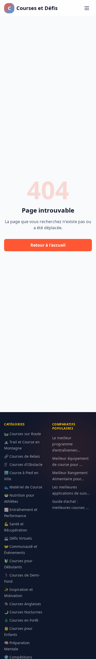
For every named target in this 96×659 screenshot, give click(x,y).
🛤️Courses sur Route (22, 433)
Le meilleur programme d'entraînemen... (66, 444)
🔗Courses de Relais (22, 456)
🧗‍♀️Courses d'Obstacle (23, 464)
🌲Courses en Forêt (21, 620)
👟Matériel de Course (23, 487)
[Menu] (87, 8)
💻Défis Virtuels (18, 538)
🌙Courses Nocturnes (23, 612)
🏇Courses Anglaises (22, 603)
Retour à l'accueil (48, 245)
